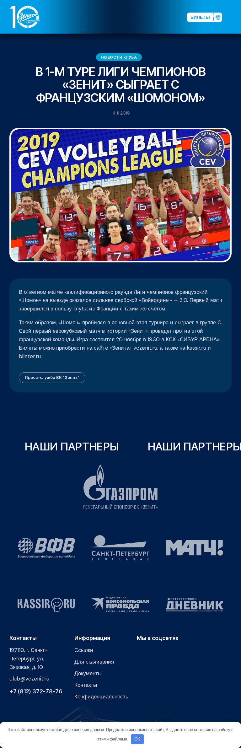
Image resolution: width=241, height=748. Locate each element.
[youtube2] (128, 17)
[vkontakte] (118, 17)
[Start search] (166, 17)
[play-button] (138, 17)
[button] (234, 17)
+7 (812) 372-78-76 (35, 691)
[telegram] (148, 17)
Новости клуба (119, 57)
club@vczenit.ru (29, 678)
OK (137, 739)
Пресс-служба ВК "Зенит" (52, 377)
